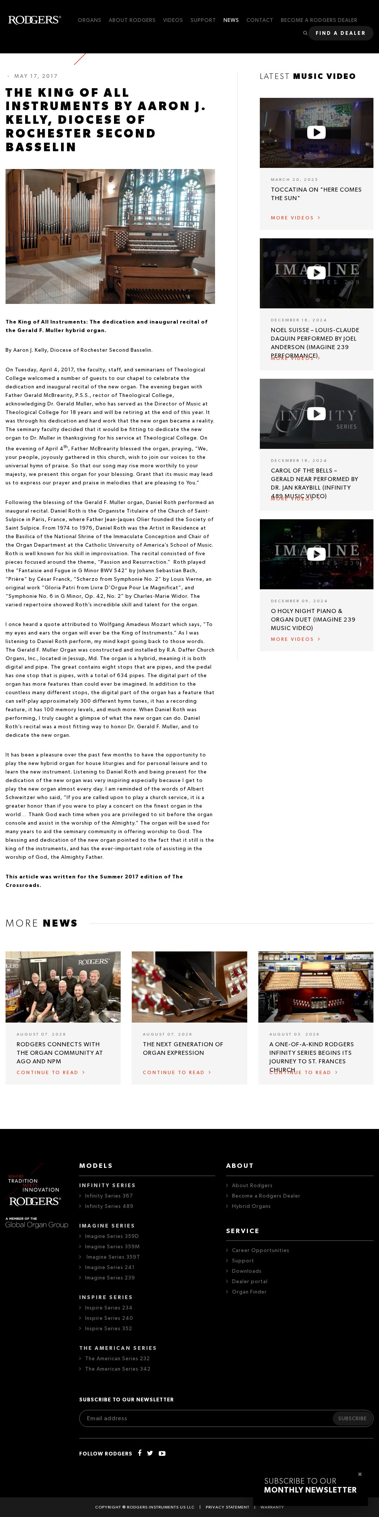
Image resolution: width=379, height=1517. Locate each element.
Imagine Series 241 (110, 1267)
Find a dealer (341, 33)
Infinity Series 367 (109, 1196)
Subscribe (352, 1418)
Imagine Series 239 (110, 1278)
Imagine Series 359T (112, 1257)
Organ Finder (249, 1292)
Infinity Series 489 (109, 1206)
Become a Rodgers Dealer (266, 1196)
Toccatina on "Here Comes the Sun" (316, 194)
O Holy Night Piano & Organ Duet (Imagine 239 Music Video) (313, 619)
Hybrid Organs (251, 1206)
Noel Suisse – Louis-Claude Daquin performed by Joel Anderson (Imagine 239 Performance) (315, 343)
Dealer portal (250, 1281)
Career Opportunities (260, 1250)
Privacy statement (227, 1507)
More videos (292, 218)
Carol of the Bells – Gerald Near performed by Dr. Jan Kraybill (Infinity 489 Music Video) (314, 483)
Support (243, 1260)
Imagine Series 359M (112, 1246)
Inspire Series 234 (109, 1308)
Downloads (247, 1271)
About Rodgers (252, 1185)
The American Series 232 (117, 1358)
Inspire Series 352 (108, 1328)
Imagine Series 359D (112, 1236)
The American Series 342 (118, 1369)
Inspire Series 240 (109, 1318)
